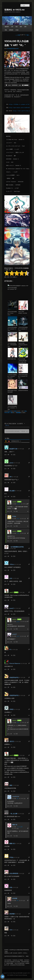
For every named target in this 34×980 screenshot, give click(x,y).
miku (25, 411)
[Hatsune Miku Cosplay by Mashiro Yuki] (23, 341)
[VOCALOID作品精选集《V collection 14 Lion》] (23, 325)
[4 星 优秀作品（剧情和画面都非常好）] (21, 273)
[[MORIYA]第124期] (12, 357)
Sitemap (25, 975)
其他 (6, 30)
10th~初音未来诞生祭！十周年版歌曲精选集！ (12, 344)
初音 (12, 412)
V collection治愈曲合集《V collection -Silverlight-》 (12, 376)
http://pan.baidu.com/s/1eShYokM (19, 107)
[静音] (23, 85)
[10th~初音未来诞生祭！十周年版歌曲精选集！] (12, 341)
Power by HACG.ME (17, 973)
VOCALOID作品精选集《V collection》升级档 (12, 407)
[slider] (26, 85)
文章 (12, 26)
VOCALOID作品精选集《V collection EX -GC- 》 (23, 376)
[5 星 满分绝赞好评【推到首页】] (26, 273)
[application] (17, 85)
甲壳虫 (18, 533)
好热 (17, 900)
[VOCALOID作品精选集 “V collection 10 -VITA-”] (12, 325)
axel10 (16, 48)
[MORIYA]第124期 (12, 359)
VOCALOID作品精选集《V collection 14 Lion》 (23, 329)
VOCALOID (7, 412)
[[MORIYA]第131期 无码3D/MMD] (12, 388)
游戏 (25, 26)
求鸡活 (18, 722)
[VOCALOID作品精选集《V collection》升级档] (12, 404)
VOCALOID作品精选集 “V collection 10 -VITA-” (12, 329)
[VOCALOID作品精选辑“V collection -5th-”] (18, 285)
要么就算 (18, 503)
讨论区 (17, 30)
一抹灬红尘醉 (19, 826)
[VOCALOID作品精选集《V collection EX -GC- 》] (23, 373)
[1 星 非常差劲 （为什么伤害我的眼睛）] (6, 273)
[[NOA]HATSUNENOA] (23, 388)
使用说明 (11, 30)
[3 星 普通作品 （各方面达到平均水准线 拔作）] (16, 273)
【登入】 (7, 425)
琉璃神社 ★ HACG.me (14, 9)
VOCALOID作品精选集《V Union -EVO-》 (12, 313)
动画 (16, 26)
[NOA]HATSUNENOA (23, 390)
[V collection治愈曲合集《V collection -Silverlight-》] (12, 373)
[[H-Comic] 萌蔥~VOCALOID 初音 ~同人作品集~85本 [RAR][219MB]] (23, 357)
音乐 (15, 411)
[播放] (6, 85)
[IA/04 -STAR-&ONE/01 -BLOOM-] (23, 310)
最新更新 (7, 26)
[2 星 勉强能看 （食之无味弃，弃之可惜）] (11, 273)
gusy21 (18, 621)
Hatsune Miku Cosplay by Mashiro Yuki (22, 344)
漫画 (21, 26)
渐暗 (17, 798)
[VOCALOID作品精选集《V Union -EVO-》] (12, 310)
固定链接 (18, 412)
